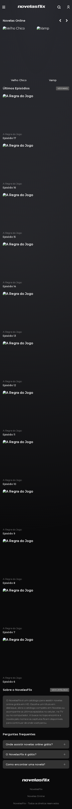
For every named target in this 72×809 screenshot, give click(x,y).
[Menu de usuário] (68, 7)
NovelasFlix (36, 789)
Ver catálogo (60, 690)
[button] (4, 7)
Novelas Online (36, 796)
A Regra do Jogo (12, 134)
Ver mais (63, 88)
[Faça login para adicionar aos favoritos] (31, 72)
